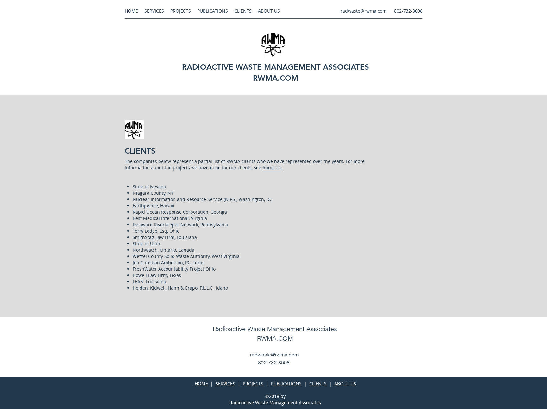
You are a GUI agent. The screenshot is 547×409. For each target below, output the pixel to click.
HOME (201, 384)
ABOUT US (345, 384)
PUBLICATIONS (286, 384)
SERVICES (225, 384)
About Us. (272, 168)
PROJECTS (254, 384)
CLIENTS (318, 384)
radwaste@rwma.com (364, 11)
